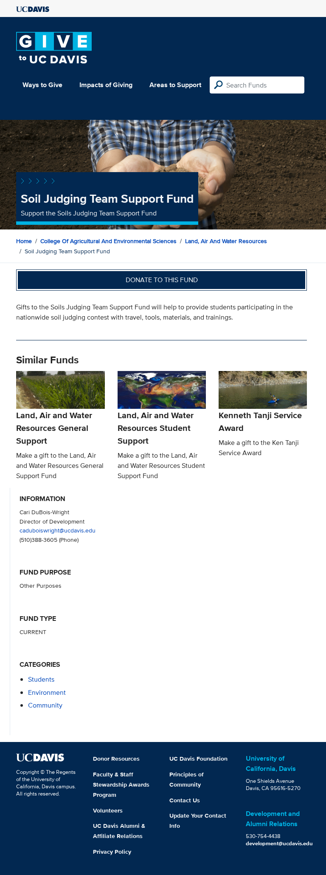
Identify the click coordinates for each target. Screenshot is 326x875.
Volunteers (108, 810)
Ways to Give (42, 85)
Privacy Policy (112, 851)
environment (47, 692)
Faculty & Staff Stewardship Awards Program (121, 784)
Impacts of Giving (105, 85)
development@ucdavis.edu (279, 843)
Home (24, 241)
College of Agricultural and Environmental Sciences (108, 241)
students (41, 679)
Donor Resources (116, 758)
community (45, 705)
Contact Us (184, 800)
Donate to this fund (162, 280)
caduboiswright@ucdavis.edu (58, 530)
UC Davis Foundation (198, 758)
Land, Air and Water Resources (226, 241)
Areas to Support (175, 85)
